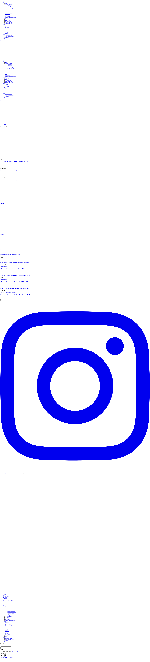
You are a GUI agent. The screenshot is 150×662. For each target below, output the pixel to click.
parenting (14, 292)
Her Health (9, 272)
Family (1, 259)
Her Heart (5, 259)
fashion (1, 285)
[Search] (0, 300)
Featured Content (3, 272)
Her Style (5, 285)
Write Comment (3, 124)
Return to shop (14, 651)
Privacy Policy (3, 472)
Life (12, 272)
